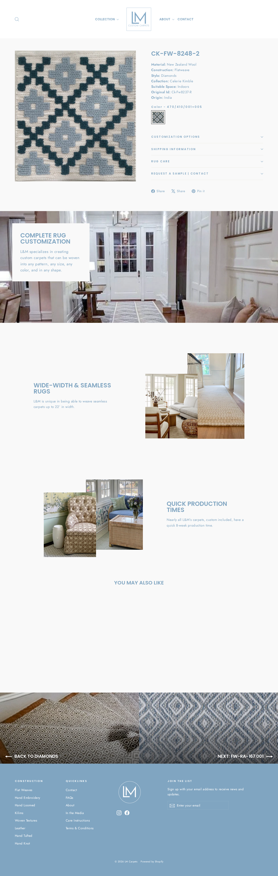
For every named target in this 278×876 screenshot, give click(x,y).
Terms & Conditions (80, 828)
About (70, 805)
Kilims (19, 813)
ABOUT (165, 19)
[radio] (158, 117)
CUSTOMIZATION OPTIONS (175, 137)
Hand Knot (22, 843)
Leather (20, 828)
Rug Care (160, 161)
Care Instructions (78, 820)
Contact (71, 790)
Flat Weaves (23, 790)
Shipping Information (173, 149)
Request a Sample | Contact (180, 174)
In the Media (75, 813)
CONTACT (185, 19)
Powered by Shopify (152, 861)
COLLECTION (105, 19)
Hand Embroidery (27, 797)
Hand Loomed (25, 805)
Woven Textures (26, 820)
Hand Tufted (23, 835)
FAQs (69, 797)
